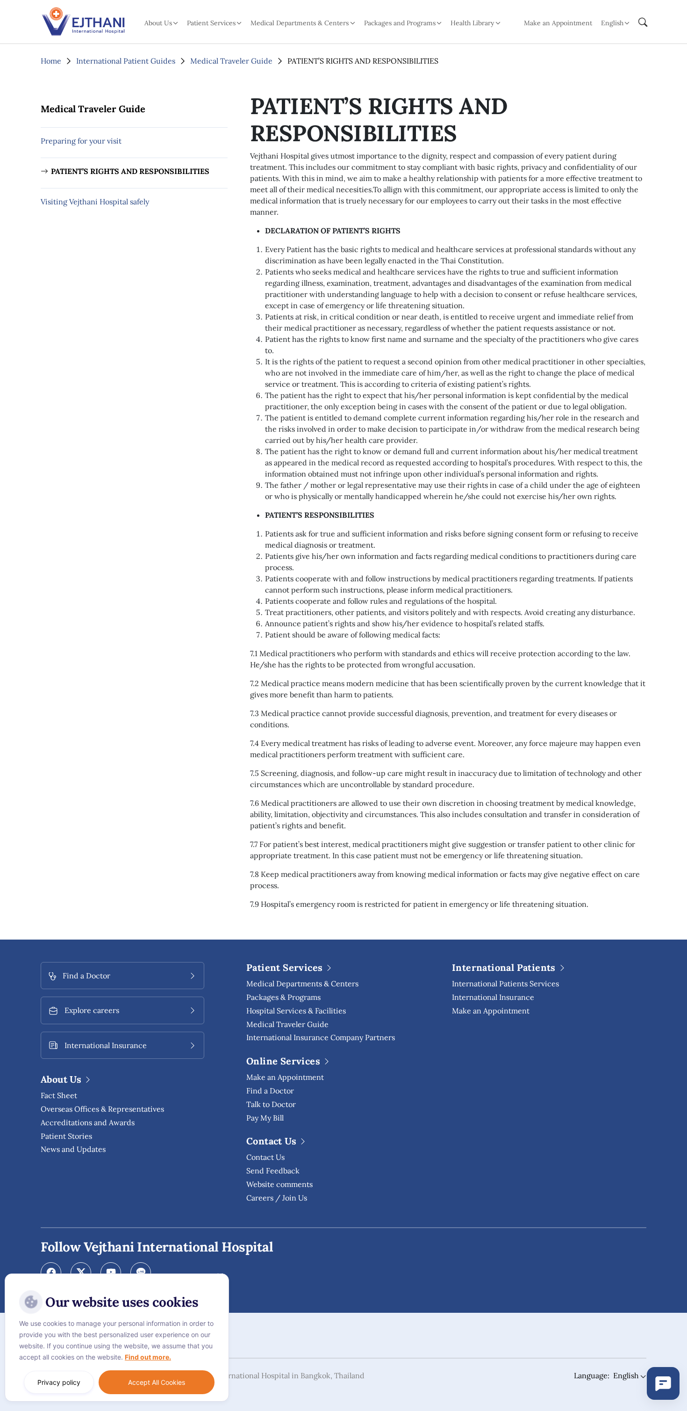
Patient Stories (66, 1136)
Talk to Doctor (271, 1104)
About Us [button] (158, 23)
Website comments (279, 1184)
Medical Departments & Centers (302, 983)
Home (51, 60)
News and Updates (73, 1149)
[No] (219, 1276)
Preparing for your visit (81, 140)
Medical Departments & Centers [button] (299, 23)
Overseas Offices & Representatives (102, 1109)
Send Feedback (273, 1170)
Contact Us (265, 1157)
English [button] (612, 23)
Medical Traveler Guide (231, 60)
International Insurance (493, 997)
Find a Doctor (270, 1090)
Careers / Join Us (276, 1197)
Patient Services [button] (211, 23)
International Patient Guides (125, 60)
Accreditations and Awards (88, 1122)
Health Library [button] (472, 23)
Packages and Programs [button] (400, 23)
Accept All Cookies (156, 1382)
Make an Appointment (558, 23)
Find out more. (148, 1357)
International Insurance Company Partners (320, 1037)
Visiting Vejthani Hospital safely (95, 201)
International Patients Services (505, 983)
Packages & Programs (283, 997)
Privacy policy (58, 1382)
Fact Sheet (59, 1095)
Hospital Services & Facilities (296, 1010)
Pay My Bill (265, 1117)
